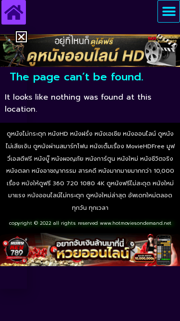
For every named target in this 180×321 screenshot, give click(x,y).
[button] (168, 11)
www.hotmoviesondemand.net (135, 223)
